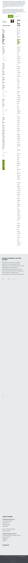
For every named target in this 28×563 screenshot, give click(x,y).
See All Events (3, 165)
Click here (8, 531)
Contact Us (13, 562)
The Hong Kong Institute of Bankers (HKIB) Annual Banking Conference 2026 (3, 133)
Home (13, 558)
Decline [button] (17, 16)
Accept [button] (10, 16)
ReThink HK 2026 (3, 103)
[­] (4, 548)
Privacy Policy (13, 560)
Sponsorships (6, 25)
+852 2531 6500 (10, 529)
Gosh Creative (23, 556)
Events (4, 22)
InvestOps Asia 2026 (3, 50)
